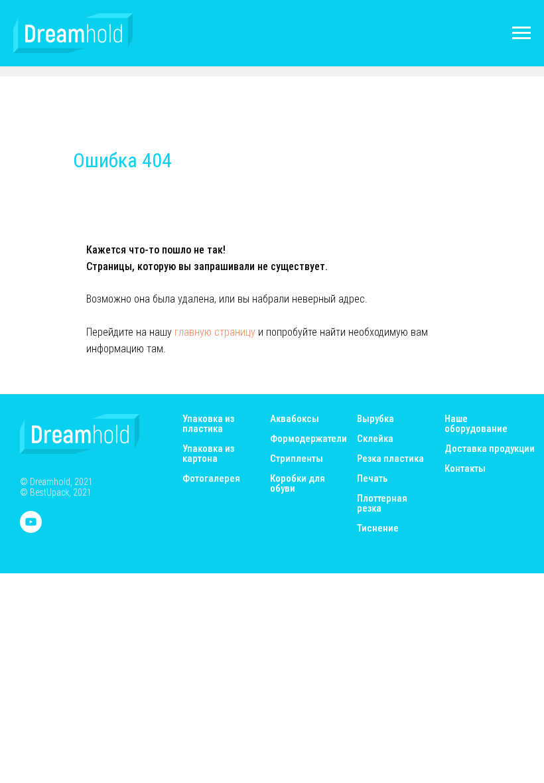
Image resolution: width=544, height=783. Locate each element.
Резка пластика (390, 459)
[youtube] (31, 529)
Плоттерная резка (382, 504)
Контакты (465, 469)
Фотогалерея (211, 479)
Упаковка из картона (208, 454)
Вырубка (375, 419)
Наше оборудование (476, 424)
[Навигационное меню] (521, 33)
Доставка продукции (489, 449)
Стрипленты (296, 459)
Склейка (375, 439)
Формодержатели (308, 439)
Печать (372, 479)
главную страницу (214, 332)
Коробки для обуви (297, 484)
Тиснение (378, 529)
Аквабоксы (294, 419)
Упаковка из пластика (208, 424)
